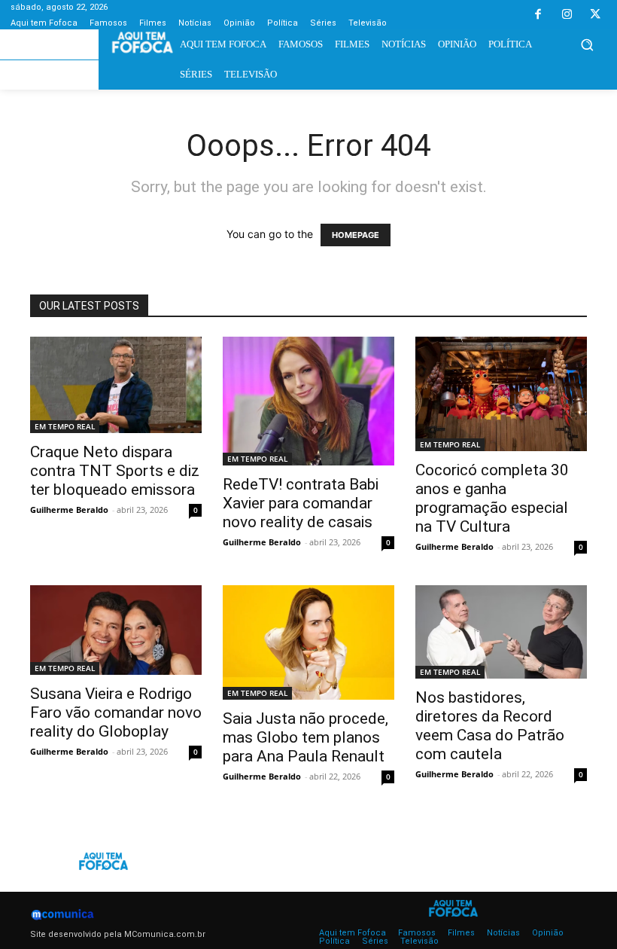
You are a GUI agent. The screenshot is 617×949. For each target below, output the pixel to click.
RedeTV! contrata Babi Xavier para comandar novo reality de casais (300, 503)
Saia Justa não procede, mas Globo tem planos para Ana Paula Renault (305, 737)
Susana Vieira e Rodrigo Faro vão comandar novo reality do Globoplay (116, 712)
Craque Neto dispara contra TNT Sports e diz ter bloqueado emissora (114, 471)
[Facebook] (538, 15)
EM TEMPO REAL (65, 426)
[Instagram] (566, 15)
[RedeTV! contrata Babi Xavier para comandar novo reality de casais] (308, 401)
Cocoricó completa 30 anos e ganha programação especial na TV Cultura (492, 498)
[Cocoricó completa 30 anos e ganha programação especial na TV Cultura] (501, 394)
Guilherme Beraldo (69, 509)
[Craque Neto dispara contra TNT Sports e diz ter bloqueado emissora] (116, 385)
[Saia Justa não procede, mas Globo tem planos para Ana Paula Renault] (308, 642)
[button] (587, 44)
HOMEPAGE (355, 235)
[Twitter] (595, 15)
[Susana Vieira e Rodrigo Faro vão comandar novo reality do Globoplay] (116, 630)
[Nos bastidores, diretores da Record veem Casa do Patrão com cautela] (501, 632)
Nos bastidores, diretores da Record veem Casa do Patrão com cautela (489, 725)
